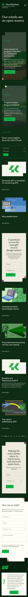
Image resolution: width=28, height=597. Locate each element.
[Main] (25, 5)
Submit (9, 486)
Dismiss (14, 592)
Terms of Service (12, 546)
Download (10, 274)
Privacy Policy (5, 546)
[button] (4, 436)
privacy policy (11, 588)
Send (5, 551)
